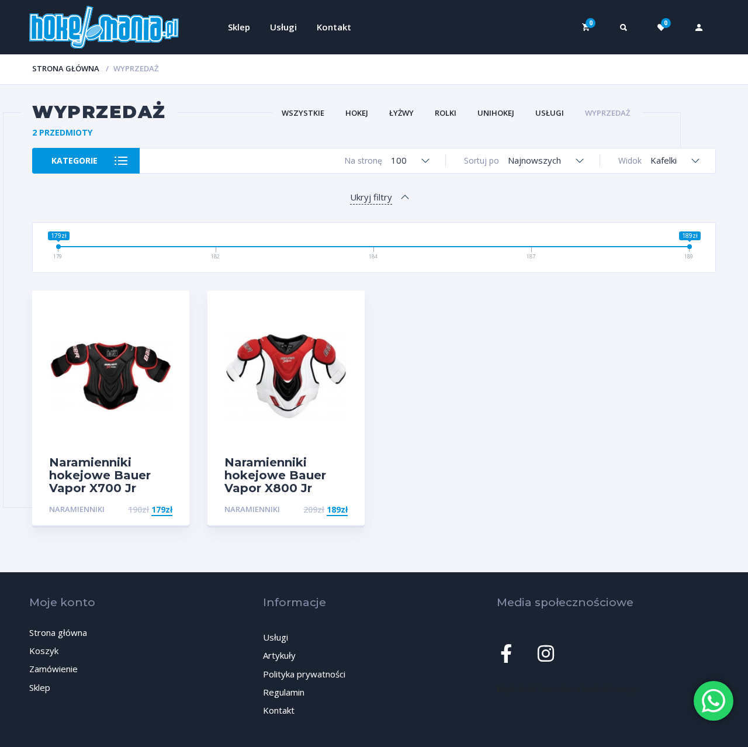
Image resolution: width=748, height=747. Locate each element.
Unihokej (495, 113)
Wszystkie (303, 113)
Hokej (356, 113)
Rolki (445, 113)
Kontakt (334, 27)
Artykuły (279, 655)
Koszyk (43, 650)
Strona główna (65, 68)
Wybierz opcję (141, 509)
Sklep (239, 27)
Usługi (283, 27)
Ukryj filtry (371, 197)
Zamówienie (53, 669)
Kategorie (74, 160)
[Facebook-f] (506, 653)
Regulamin (283, 692)
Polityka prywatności (304, 674)
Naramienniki (77, 509)
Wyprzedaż (607, 113)
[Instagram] (545, 653)
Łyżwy (401, 113)
